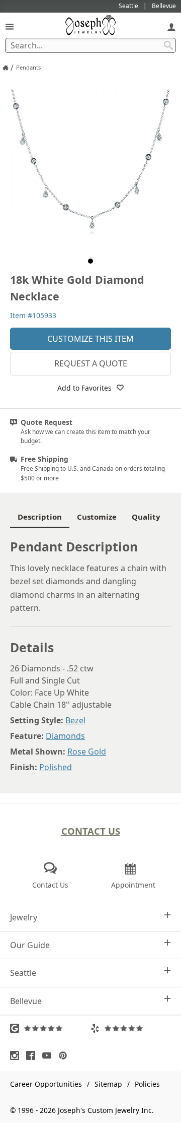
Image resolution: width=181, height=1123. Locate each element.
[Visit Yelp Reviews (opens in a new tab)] (130, 1028)
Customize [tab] (97, 517)
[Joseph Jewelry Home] (6, 68)
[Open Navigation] (9, 26)
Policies (147, 1084)
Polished (55, 767)
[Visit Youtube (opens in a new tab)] (49, 1055)
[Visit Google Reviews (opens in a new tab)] (50, 1028)
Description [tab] (40, 517)
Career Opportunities (46, 1084)
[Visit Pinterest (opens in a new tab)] (65, 1055)
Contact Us (90, 831)
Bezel (75, 720)
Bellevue (26, 1001)
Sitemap (108, 1084)
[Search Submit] (168, 45)
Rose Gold (86, 751)
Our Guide (30, 945)
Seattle (23, 972)
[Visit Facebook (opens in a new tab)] (33, 1055)
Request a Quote (90, 363)
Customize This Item (90, 338)
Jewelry (23, 917)
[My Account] (171, 26)
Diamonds (65, 735)
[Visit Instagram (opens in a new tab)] (17, 1055)
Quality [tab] (146, 517)
